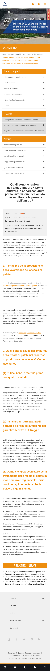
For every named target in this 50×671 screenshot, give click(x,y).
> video (6, 106)
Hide (22, 213)
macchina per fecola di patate (30, 333)
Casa (4, 54)
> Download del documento (14, 100)
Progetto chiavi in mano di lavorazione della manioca (24, 131)
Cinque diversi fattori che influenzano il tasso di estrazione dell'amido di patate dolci (26, 577)
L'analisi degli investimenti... (14, 156)
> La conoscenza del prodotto (15, 77)
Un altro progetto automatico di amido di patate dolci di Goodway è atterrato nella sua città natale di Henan (26, 572)
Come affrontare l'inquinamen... (16, 150)
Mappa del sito (14, 658)
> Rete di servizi (10, 83)
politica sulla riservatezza (31, 658)
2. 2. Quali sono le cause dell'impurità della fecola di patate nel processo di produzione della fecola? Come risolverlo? (24, 228)
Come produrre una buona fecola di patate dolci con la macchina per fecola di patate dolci (26, 584)
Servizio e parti (14, 54)
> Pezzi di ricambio (11, 88)
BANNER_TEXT (10, 48)
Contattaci (14, 628)
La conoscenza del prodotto (32, 54)
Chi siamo (13, 606)
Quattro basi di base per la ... (15, 173)
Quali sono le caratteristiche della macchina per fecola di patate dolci (26, 579)
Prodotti (13, 598)
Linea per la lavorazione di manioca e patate (21, 120)
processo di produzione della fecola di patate (20, 286)
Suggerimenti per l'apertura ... (15, 162)
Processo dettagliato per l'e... (15, 145)
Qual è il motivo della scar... (14, 168)
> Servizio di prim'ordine (13, 94)
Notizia (12, 613)
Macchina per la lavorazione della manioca (20, 125)
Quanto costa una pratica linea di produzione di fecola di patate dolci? (26, 574)
